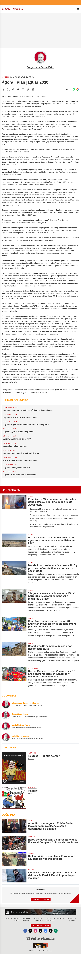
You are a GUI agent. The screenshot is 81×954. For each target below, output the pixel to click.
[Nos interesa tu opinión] (40, 912)
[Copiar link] (28, 89)
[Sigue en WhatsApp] (74, 89)
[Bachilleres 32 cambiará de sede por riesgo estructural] (14, 653)
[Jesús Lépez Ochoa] (6, 715)
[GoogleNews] (45, 931)
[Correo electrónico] (22, 89)
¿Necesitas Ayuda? (40, 925)
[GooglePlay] (56, 931)
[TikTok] (40, 931)
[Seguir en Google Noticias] (77, 89)
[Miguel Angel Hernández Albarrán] (6, 704)
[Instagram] (35, 931)
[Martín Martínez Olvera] (6, 726)
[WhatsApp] (13, 89)
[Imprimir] (33, 89)
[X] (8, 89)
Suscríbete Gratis (40, 899)
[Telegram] (17, 89)
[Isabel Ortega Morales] (6, 737)
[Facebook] (3, 89)
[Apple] (51, 931)
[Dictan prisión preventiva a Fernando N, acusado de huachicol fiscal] (14, 859)
